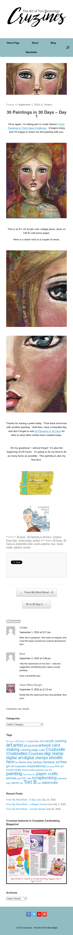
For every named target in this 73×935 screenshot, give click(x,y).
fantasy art (52, 762)
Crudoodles (16, 753)
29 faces (21, 537)
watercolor (50, 782)
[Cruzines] (36, 16)
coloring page (29, 750)
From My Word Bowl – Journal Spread (25, 809)
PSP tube (26, 778)
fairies (22, 762)
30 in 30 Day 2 (36, 604)
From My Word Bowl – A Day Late (23, 799)
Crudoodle (55, 749)
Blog (53, 43)
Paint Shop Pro (29, 774)
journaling (50, 766)
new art (48, 770)
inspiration (20, 766)
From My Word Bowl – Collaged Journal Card (29, 804)
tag (21, 783)
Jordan (23, 627)
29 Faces (57, 540)
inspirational (36, 766)
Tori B (30, 782)
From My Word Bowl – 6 (36, 592)
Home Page (13, 43)
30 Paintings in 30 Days (48, 431)
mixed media (24, 540)
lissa (22, 653)
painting (18, 547)
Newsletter (31, 52)
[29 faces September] (36, 494)
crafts (42, 750)
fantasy (38, 762)
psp (19, 778)
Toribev (48, 104)
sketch (15, 782)
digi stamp (53, 753)
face (53, 543)
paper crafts (47, 773)
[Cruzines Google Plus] (39, 914)
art (9, 745)
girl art (10, 766)
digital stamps (35, 757)
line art (59, 766)
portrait (36, 540)
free (63, 762)
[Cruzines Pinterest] (44, 914)
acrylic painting (41, 543)
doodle (56, 757)
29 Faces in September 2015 (30, 741)
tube (39, 783)
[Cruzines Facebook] (28, 914)
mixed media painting (33, 770)
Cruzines (35, 753)
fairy (29, 762)
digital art (14, 757)
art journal (31, 745)
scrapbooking (44, 777)
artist (18, 745)
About (35, 43)
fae (16, 762)
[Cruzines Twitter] (34, 914)
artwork (44, 745)
